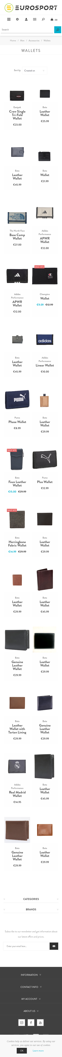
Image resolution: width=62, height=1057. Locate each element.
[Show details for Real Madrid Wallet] (17, 766)
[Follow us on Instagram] (21, 1022)
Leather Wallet (45, 113)
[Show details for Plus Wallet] (45, 459)
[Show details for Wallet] (45, 153)
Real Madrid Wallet (17, 794)
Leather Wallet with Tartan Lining (17, 729)
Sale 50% (11, 450)
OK (21, 1050)
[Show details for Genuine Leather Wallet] (17, 639)
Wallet (44, 175)
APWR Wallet (45, 240)
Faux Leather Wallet (17, 483)
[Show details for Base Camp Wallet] (17, 213)
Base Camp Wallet (17, 236)
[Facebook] (31, 1022)
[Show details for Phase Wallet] (17, 399)
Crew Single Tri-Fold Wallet (17, 115)
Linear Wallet (45, 365)
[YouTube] (40, 1022)
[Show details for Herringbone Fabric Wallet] (17, 519)
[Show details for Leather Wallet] (45, 89)
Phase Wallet (17, 422)
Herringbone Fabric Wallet (17, 543)
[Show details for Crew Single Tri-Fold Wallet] (17, 89)
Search (57, 29)
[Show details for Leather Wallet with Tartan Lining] (17, 703)
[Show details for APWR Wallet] (45, 213)
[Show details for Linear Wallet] (45, 339)
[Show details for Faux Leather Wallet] (17, 459)
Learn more (38, 1050)
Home (13, 40)
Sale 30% (39, 266)
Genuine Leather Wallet (17, 665)
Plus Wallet (45, 482)
